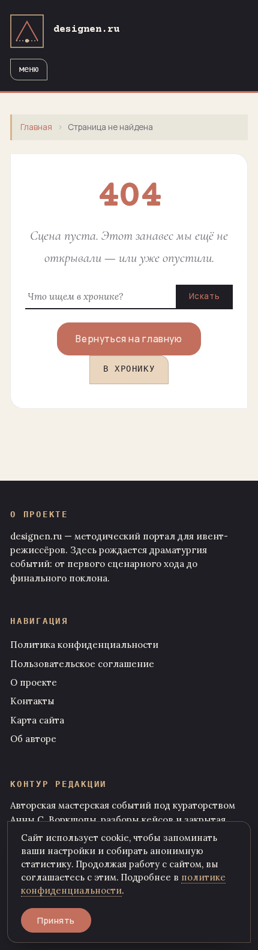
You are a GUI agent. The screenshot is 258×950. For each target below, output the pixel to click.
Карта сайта (37, 720)
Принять (56, 920)
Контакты (32, 701)
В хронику (129, 370)
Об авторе (33, 738)
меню (28, 70)
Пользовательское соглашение (82, 663)
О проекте (33, 682)
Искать (204, 296)
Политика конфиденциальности (84, 644)
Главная (36, 126)
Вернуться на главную (129, 339)
